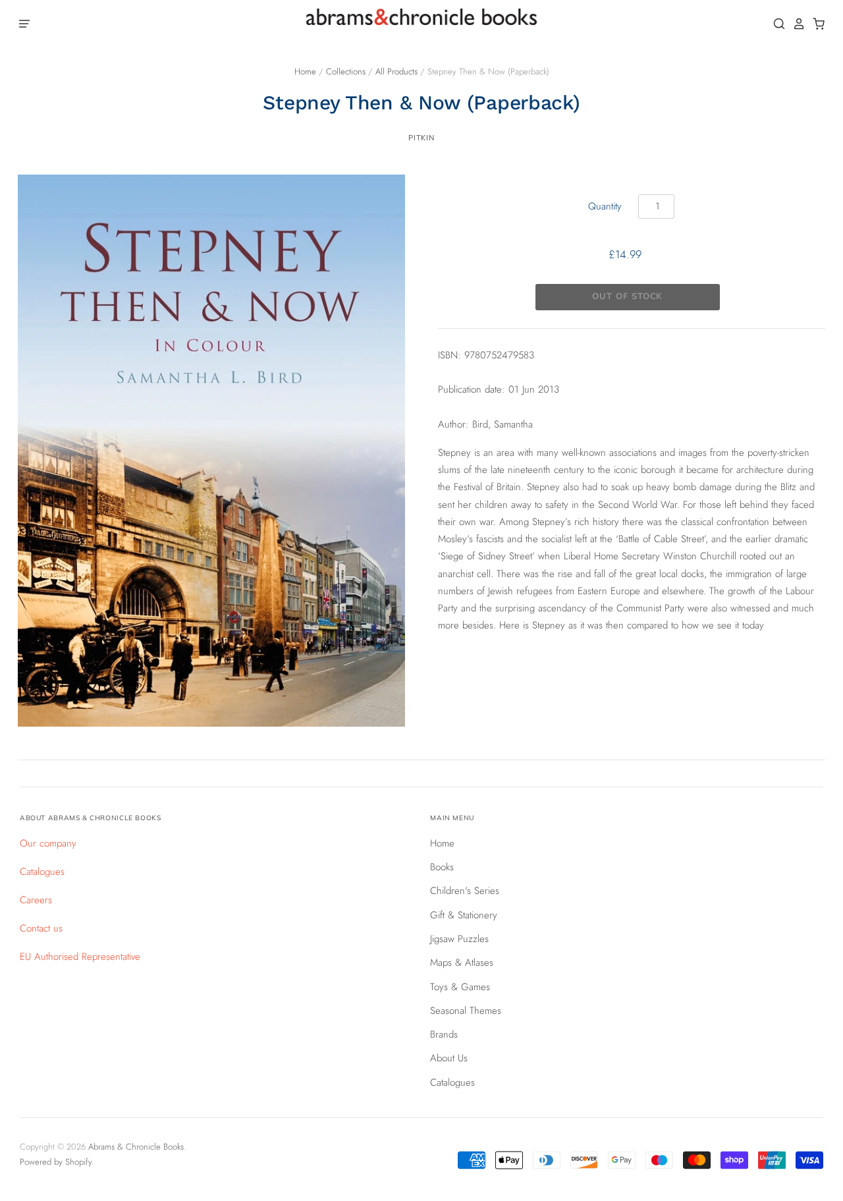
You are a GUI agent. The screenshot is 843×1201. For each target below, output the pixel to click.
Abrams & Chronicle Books (136, 1146)
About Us (449, 1058)
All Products (396, 71)
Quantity (605, 206)
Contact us (41, 928)
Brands (444, 1034)
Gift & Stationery (463, 915)
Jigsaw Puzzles (459, 939)
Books (442, 867)
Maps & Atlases (461, 962)
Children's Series (464, 890)
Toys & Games (460, 987)
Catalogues (42, 871)
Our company (48, 843)
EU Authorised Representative (80, 956)
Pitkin (421, 137)
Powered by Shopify (56, 1162)
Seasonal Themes (465, 1010)
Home (305, 71)
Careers (36, 900)
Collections (346, 71)
